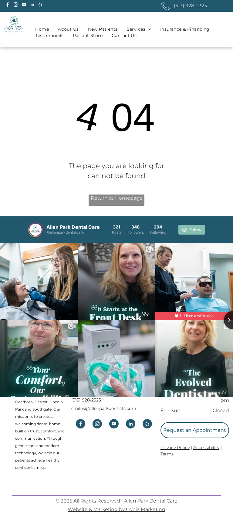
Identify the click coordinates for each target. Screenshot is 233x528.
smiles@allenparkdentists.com (103, 408)
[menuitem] (42, 29)
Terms (167, 454)
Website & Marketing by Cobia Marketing (116, 509)
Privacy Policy (175, 447)
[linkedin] (32, 5)
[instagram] (16, 5)
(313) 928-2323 (86, 400)
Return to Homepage (117, 198)
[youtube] (24, 5)
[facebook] (8, 5)
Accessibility (206, 447)
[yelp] (40, 5)
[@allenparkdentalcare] (35, 230)
